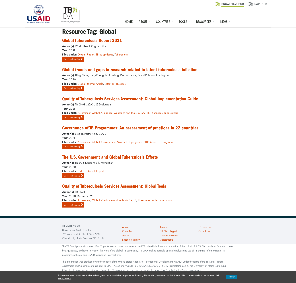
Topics (125, 235)
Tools (183, 22)
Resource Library (131, 239)
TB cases (121, 84)
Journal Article (95, 84)
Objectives (204, 231)
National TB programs (129, 142)
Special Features (169, 235)
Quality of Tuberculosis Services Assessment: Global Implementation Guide (130, 99)
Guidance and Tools (125, 113)
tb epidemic (106, 54)
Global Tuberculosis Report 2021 (92, 40)
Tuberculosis (121, 54)
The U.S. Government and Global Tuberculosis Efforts (110, 157)
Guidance (107, 113)
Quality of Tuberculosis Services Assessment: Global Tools (114, 186)
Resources (204, 22)
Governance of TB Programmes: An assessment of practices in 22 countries (130, 128)
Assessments (166, 239)
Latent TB (110, 84)
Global (82, 54)
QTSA (141, 113)
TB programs (165, 142)
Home (129, 22)
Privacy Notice (64, 278)
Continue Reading (72, 59)
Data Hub (260, 4)
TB (97, 54)
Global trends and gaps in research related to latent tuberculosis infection (129, 69)
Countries (163, 22)
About (143, 22)
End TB (81, 171)
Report (91, 54)
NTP (146, 142)
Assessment (84, 113)
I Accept (231, 277)
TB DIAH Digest (168, 231)
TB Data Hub (205, 227)
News (224, 22)
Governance (108, 142)
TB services (156, 113)
